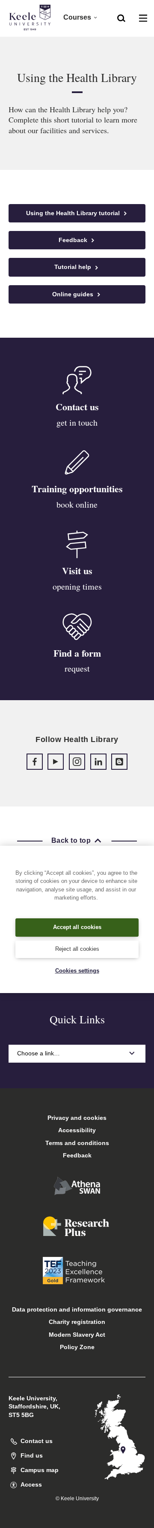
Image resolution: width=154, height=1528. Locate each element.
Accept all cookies (77, 927)
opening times (77, 586)
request (77, 668)
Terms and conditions (77, 1142)
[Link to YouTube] (55, 762)
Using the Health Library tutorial (73, 213)
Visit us (77, 571)
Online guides (73, 294)
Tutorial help (73, 266)
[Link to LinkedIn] (98, 762)
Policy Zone (77, 1347)
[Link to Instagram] (77, 762)
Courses (77, 17)
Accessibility (77, 1130)
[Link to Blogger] (119, 762)
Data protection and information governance (77, 1309)
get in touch (77, 422)
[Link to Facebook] (35, 762)
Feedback (74, 240)
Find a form (77, 653)
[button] (121, 17)
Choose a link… (38, 1053)
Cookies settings (77, 970)
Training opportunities (77, 489)
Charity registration (77, 1321)
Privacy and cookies (77, 1117)
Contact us (77, 407)
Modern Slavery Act (77, 1334)
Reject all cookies (77, 949)
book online (77, 504)
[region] (77, 919)
